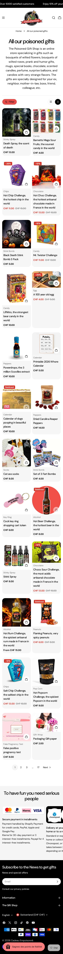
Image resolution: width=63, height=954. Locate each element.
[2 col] (58, 102)
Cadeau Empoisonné (22, 940)
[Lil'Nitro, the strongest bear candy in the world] (16, 288)
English (6, 915)
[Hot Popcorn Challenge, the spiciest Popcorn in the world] (46, 671)
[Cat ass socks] (16, 453)
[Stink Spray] (16, 555)
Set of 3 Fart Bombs (44, 474)
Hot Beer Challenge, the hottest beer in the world (46, 525)
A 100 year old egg (43, 294)
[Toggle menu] (3, 18)
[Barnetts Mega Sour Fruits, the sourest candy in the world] (46, 120)
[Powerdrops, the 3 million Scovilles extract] (16, 346)
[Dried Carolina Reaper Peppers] (46, 398)
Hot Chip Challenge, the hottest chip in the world (16, 199)
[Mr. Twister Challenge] (46, 234)
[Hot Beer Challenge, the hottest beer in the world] (46, 500)
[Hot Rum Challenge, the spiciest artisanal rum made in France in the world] (16, 612)
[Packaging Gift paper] (46, 722)
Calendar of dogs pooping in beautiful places (14, 423)
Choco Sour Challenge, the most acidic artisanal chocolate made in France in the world (46, 578)
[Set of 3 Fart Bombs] (46, 453)
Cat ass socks (11, 474)
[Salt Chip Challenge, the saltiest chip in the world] (16, 670)
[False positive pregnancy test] (16, 727)
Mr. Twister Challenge (45, 255)
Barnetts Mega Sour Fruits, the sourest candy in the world (44, 144)
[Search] (54, 18)
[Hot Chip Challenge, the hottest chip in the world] (16, 174)
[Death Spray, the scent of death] (16, 122)
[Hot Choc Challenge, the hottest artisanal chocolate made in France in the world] (46, 174)
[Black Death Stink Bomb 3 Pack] (16, 234)
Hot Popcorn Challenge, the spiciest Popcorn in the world (46, 697)
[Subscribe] (57, 882)
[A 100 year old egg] (46, 279)
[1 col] (51, 102)
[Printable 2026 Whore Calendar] (46, 343)
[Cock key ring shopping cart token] (16, 500)
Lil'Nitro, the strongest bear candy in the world (15, 316)
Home (19, 31)
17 (38, 767)
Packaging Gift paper (45, 738)
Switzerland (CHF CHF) (32, 914)
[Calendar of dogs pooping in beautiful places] (16, 398)
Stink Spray (9, 576)
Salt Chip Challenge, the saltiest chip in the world (15, 695)
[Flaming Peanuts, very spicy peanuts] (46, 612)
